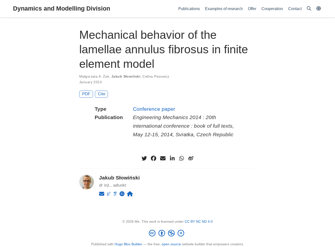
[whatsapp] (181, 158)
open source (171, 244)
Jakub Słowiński (125, 76)
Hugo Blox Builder (128, 244)
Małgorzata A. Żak (94, 76)
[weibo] (190, 158)
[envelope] (163, 158)
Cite (101, 94)
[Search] (309, 9)
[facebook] (153, 158)
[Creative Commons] (167, 233)
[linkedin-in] (172, 158)
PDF (86, 94)
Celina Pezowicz (155, 76)
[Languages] (319, 9)
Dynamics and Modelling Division (61, 8)
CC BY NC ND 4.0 (199, 221)
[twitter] (144, 158)
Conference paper (154, 109)
